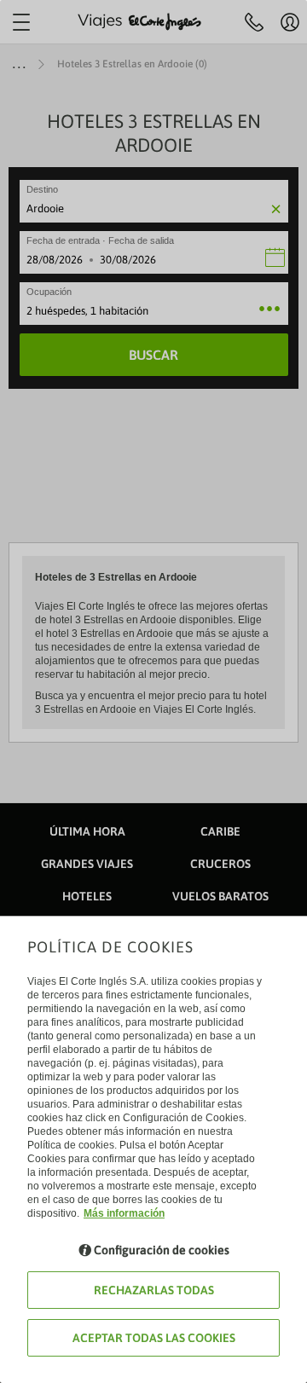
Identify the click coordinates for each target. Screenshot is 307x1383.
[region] (153, 691)
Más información (124, 1213)
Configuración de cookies (161, 1250)
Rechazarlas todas (154, 1290)
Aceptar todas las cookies (153, 1338)
